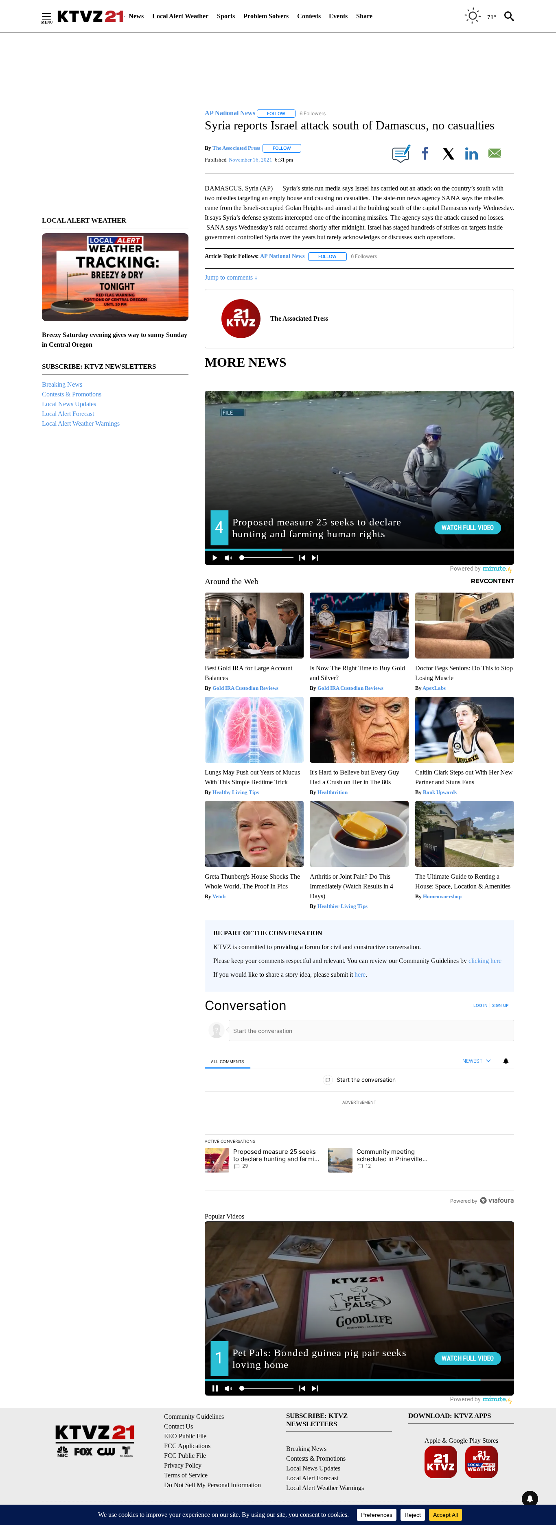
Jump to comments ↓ (231, 277)
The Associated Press (236, 148)
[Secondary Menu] (52, 16)
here (360, 974)
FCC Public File (185, 1455)
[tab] (227, 1061)
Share (364, 16)
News (136, 16)
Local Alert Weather (180, 16)
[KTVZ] (90, 16)
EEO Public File (185, 1436)
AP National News (282, 256)
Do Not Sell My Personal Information (212, 1484)
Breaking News (62, 384)
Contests (309, 16)
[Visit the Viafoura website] (496, 1200)
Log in (480, 1005)
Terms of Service (186, 1475)
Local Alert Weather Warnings (81, 423)
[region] (359, 1103)
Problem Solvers (266, 16)
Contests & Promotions (71, 394)
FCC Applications (187, 1445)
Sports (226, 16)
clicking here (484, 960)
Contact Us (178, 1426)
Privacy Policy (182, 1465)
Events (338, 16)
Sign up (500, 1005)
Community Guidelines (194, 1416)
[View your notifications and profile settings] (506, 1061)
